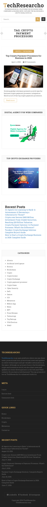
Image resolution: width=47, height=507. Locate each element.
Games (9, 294)
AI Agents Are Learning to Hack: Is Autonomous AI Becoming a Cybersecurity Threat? (20, 212)
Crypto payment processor (17, 282)
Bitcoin (10, 267)
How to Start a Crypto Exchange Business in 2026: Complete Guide (23, 236)
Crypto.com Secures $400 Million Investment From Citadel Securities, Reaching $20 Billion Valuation (21, 220)
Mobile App (11, 304)
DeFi (9, 291)
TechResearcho (7, 358)
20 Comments (30, 62)
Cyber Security (12, 288)
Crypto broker (12, 276)
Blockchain (11, 270)
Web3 (9, 325)
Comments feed (8, 398)
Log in (4, 390)
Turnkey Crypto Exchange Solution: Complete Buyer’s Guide (20, 231)
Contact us (6, 430)
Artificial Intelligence (15, 264)
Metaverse (11, 301)
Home (4, 414)
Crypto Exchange (13, 279)
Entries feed (6, 394)
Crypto (18, 51)
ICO (8, 298)
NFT (8, 310)
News (9, 307)
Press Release (12, 313)
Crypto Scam (12, 285)
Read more (10, 100)
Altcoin (10, 260)
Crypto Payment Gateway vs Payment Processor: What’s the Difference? (22, 226)
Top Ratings (27, 51)
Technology (11, 316)
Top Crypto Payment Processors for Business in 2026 (23, 56)
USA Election (12, 322)
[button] (43, 19)
